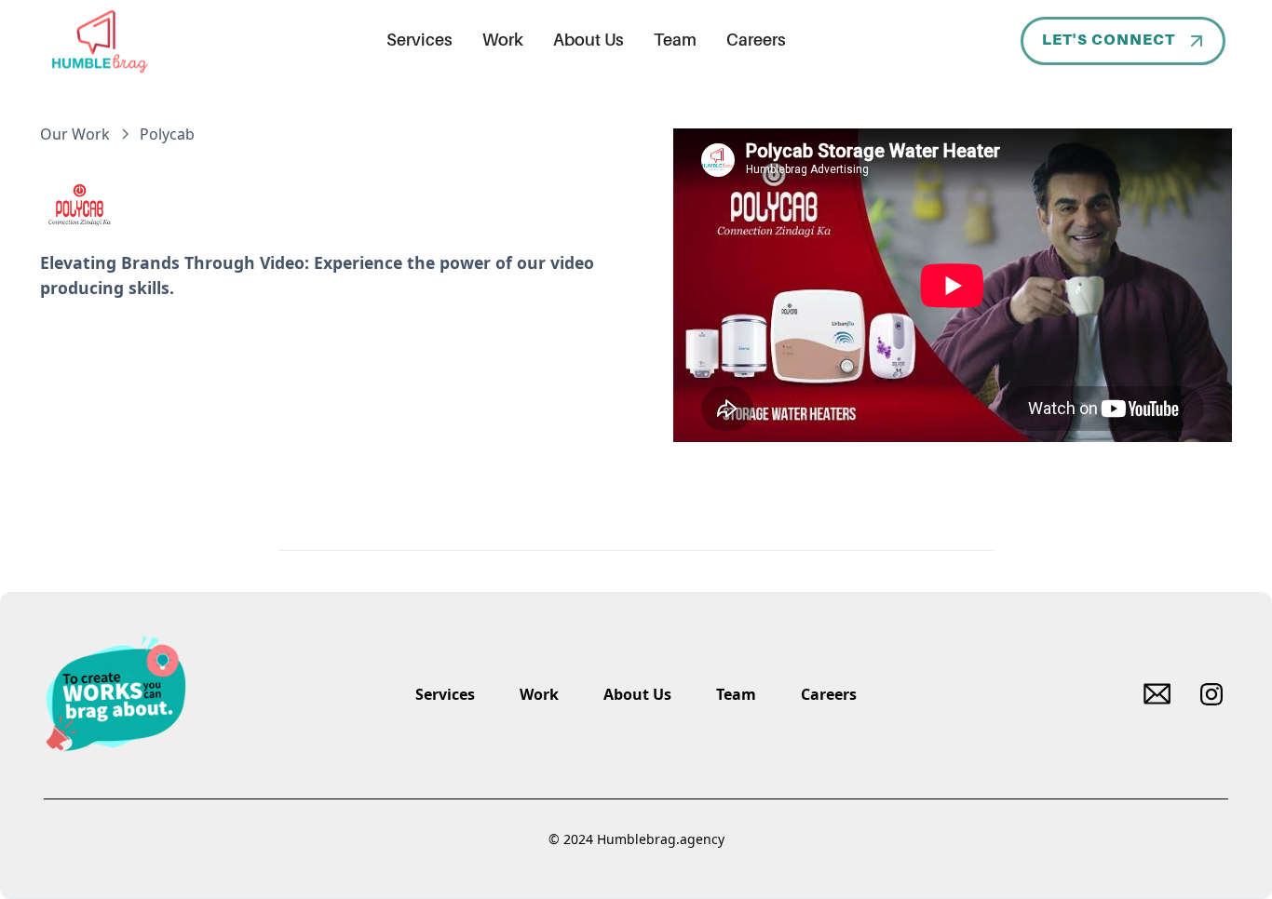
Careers (756, 41)
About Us (588, 41)
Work (502, 41)
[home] (99, 41)
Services (419, 41)
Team (675, 41)
